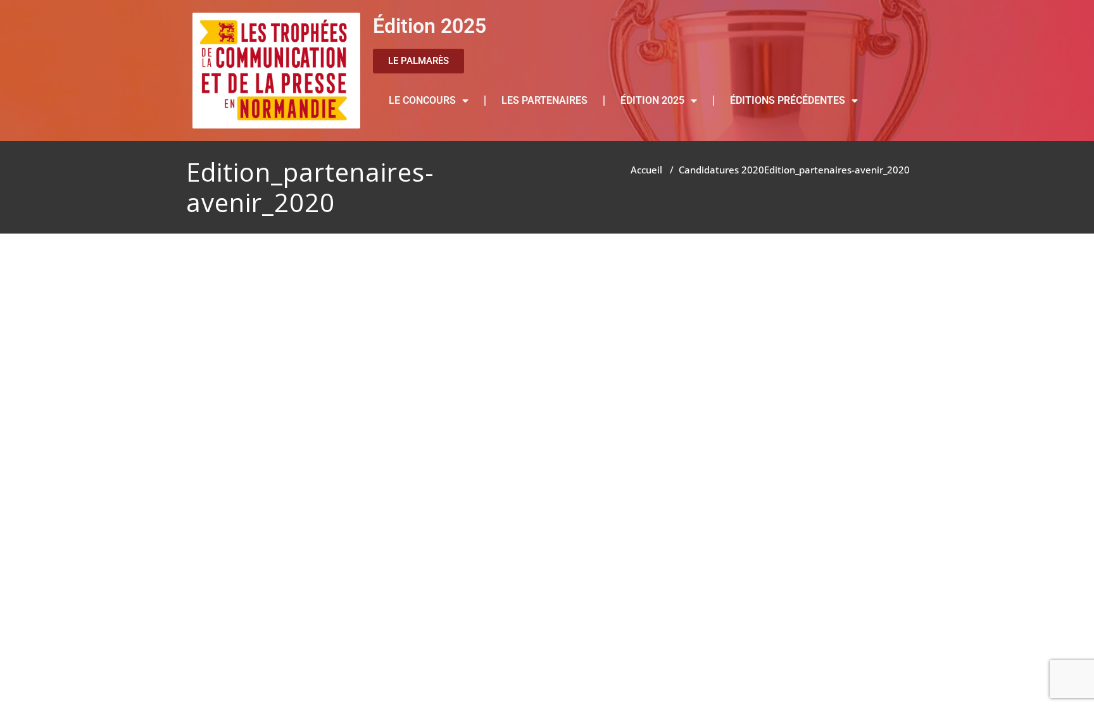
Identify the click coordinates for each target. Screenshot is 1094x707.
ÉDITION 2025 (652, 100)
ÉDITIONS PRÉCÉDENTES (787, 100)
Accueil (646, 169)
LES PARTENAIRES (544, 100)
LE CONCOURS (422, 100)
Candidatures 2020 (721, 169)
